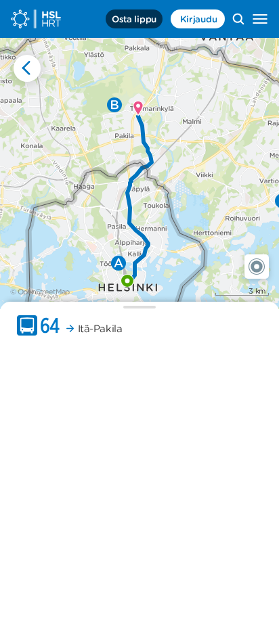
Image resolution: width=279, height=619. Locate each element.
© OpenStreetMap (40, 291)
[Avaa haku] (238, 18)
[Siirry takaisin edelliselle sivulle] (27, 68)
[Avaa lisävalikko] (260, 18)
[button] (256, 266)
